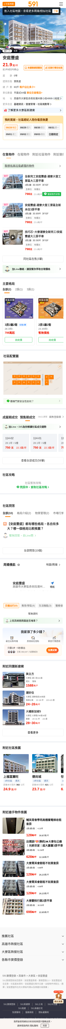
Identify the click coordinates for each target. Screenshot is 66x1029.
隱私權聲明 (44, 1012)
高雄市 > (23, 975)
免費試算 (52, 650)
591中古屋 (52, 1004)
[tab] (10, 417)
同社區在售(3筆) (33, 258)
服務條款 (29, 1012)
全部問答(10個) (33, 550)
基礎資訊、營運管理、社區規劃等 (31, 104)
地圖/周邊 (52, 564)
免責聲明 (16, 1012)
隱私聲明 (33, 1026)
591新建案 (25, 1004)
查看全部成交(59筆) (33, 460)
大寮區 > (32, 975)
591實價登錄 (9, 1004)
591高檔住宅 (37, 1008)
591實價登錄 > (10, 975)
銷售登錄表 (55, 417)
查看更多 (33, 732)
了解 (55, 11)
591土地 (39, 1004)
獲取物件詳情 (53, 194)
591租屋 (22, 1008)
